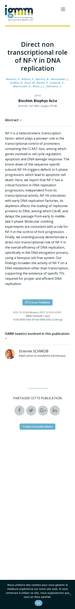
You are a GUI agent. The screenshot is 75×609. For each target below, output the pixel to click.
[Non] (70, 594)
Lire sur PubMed (39, 302)
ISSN (16, 319)
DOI (15, 312)
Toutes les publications (37, 426)
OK (38, 603)
